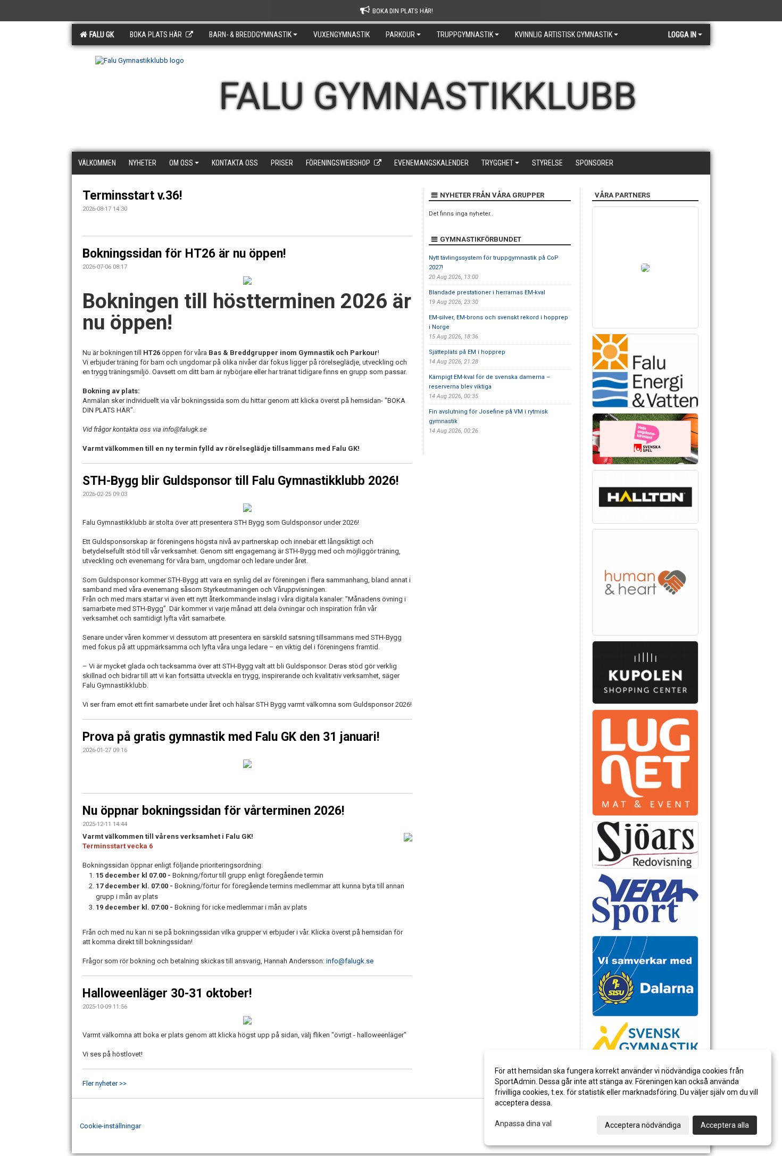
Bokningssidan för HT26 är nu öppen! (184, 253)
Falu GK (100, 34)
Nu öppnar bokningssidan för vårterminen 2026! (213, 811)
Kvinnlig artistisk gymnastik (563, 34)
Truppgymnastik (465, 34)
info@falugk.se (349, 961)
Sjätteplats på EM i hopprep (467, 352)
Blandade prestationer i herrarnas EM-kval (487, 292)
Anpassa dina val (523, 1123)
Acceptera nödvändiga (643, 1125)
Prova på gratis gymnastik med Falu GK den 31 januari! (230, 737)
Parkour (400, 34)
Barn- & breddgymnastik (250, 34)
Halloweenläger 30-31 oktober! (167, 993)
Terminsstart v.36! (132, 195)
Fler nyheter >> (104, 1083)
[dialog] (627, 1097)
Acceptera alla (725, 1125)
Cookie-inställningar (110, 1126)
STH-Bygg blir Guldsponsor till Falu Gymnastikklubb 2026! (240, 481)
